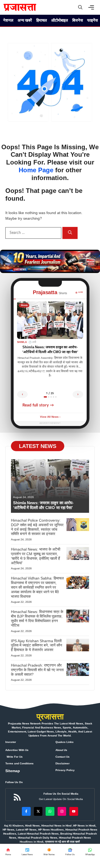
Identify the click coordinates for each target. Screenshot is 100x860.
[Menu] (92, 7)
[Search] (70, 233)
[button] (80, 7)
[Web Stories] (49, 852)
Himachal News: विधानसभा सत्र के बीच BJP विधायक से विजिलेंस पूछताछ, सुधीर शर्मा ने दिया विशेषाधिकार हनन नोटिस (37, 618)
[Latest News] (27, 852)
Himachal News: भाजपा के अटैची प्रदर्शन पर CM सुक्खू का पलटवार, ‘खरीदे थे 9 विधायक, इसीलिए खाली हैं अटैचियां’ (35, 556)
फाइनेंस (92, 20)
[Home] (8, 852)
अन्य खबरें (25, 20)
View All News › (50, 417)
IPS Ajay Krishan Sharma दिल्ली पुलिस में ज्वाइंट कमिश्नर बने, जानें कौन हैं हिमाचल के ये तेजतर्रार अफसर (36, 645)
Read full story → (38, 405)
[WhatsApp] (70, 852)
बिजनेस (77, 20)
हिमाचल (41, 20)
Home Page (36, 170)
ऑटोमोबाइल (59, 20)
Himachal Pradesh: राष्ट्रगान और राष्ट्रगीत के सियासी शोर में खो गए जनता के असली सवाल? (37, 669)
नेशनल (8, 20)
